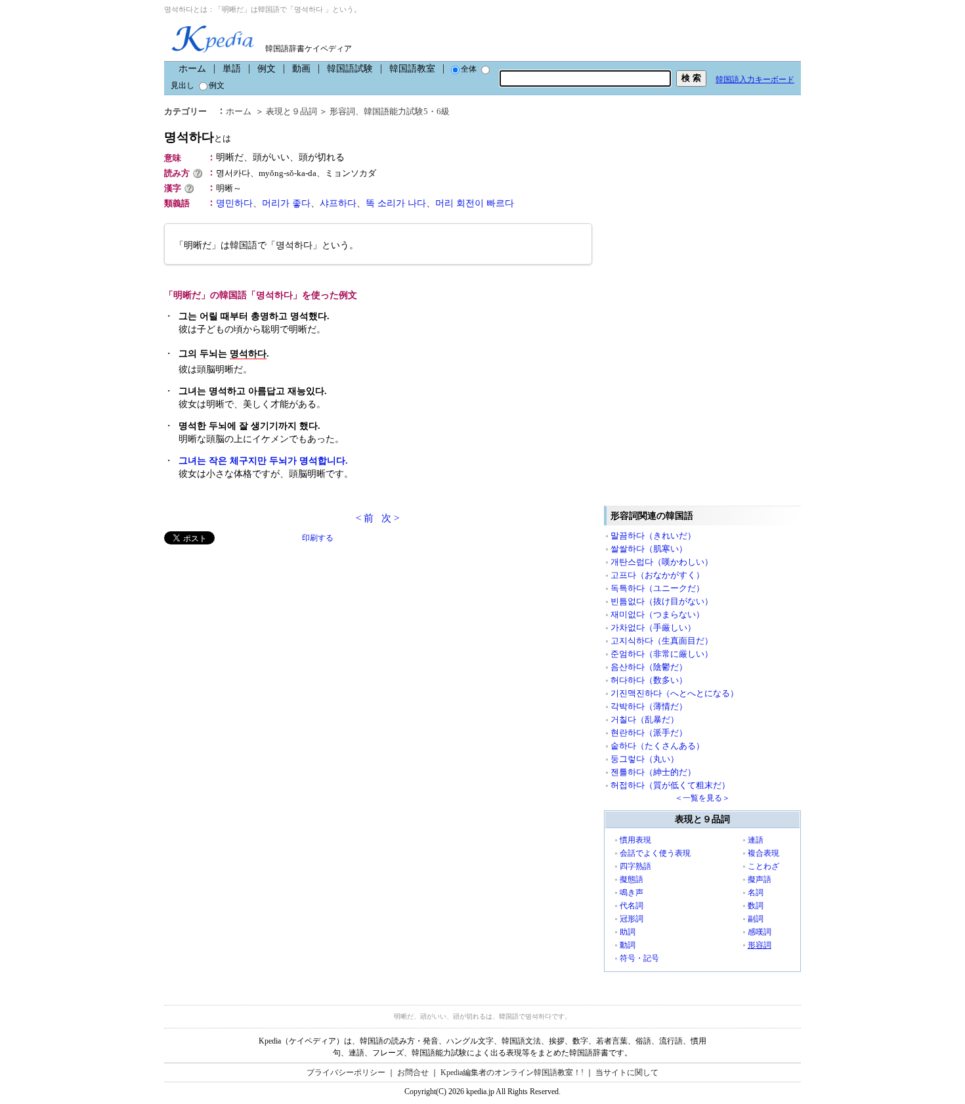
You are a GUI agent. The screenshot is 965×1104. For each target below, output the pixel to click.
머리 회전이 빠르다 (474, 203)
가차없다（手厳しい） (653, 627)
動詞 (627, 945)
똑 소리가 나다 (396, 203)
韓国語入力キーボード (755, 79)
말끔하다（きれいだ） (653, 536)
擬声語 (759, 879)
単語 (232, 69)
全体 (469, 69)
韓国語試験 (350, 69)
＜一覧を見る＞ (702, 798)
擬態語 (631, 879)
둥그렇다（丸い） (645, 759)
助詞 (627, 932)
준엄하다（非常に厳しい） (662, 654)
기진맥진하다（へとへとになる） (675, 693)
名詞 (755, 892)
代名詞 (631, 905)
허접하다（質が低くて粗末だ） (670, 785)
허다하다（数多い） (649, 680)
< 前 (365, 518)
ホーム (192, 69)
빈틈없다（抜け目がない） (662, 601)
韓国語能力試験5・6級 (407, 111)
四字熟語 (635, 866)
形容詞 (342, 111)
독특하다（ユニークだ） (657, 588)
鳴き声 (631, 892)
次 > (390, 518)
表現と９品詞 (291, 111)
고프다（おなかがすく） (657, 575)
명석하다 (197, 137)
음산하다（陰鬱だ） (649, 667)
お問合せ (413, 1072)
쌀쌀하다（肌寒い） (649, 549)
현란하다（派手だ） (649, 733)
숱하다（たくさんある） (657, 746)
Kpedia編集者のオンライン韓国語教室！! (512, 1072)
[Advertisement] (262, 636)
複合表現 (763, 853)
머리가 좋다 (286, 203)
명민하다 (234, 203)
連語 (755, 840)
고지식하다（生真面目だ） (662, 641)
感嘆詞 (759, 932)
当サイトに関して (626, 1072)
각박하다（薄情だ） (649, 706)
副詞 (755, 918)
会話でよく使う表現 (655, 853)
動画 (301, 69)
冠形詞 (631, 918)
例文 (266, 69)
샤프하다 (338, 203)
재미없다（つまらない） (657, 614)
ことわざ (763, 866)
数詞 (755, 905)
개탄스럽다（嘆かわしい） (662, 562)
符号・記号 (639, 958)
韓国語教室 (412, 69)
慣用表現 (635, 840)
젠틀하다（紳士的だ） (653, 772)
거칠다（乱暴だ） (645, 719)
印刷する (317, 537)
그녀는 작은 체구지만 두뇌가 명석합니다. (263, 461)
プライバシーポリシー (346, 1072)
